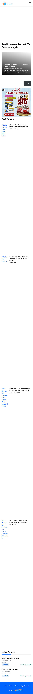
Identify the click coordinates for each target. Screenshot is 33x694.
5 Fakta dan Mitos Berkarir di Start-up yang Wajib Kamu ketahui (19, 258)
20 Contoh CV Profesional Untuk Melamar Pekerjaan (18, 521)
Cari (27, 83)
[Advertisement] (16, 26)
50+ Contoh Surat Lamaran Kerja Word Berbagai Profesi (18, 125)
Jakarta (4, 662)
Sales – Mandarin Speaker (10, 658)
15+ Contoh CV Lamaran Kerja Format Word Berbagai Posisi (19, 389)
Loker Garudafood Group (10, 669)
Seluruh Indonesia (6, 673)
